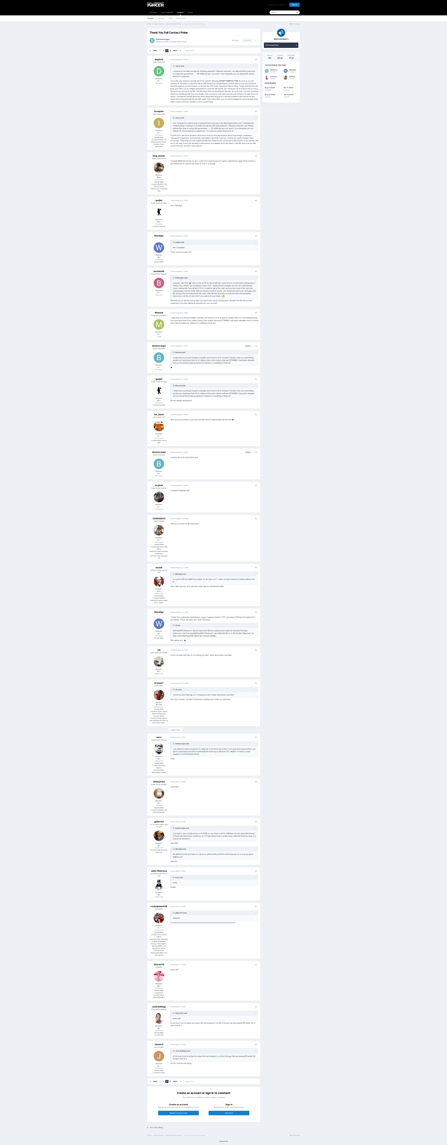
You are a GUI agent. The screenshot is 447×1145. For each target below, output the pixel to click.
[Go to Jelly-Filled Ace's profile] (159, 885)
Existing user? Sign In (277, 5)
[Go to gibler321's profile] (159, 835)
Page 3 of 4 (189, 50)
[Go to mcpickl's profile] (159, 497)
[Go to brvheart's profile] (159, 695)
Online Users (181, 18)
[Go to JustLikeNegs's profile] (159, 1018)
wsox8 (159, 567)
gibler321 (159, 821)
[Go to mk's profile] (159, 661)
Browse (180, 12)
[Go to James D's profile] (159, 1056)
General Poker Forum (178, 42)
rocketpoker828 (159, 906)
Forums (151, 18)
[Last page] (180, 50)
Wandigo (159, 236)
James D (158, 1044)
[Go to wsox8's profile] (159, 581)
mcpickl (159, 485)
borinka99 (159, 271)
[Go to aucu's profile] (159, 749)
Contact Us (223, 1141)
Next (175, 50)
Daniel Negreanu (167, 12)
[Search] (297, 12)
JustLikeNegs (159, 1006)
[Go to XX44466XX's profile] (159, 530)
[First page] (150, 50)
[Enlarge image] (190, 283)
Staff (170, 18)
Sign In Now (229, 1113)
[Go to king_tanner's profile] (159, 167)
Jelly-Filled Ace (159, 871)
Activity (190, 12)
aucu (158, 737)
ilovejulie (159, 111)
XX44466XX (158, 518)
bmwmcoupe (163, 39)
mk (159, 650)
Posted (179, 59)
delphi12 (159, 59)
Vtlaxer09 (159, 964)
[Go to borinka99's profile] (159, 283)
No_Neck (159, 414)
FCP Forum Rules (272, 45)
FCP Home (153, 12)
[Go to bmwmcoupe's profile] (152, 40)
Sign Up (294, 5)
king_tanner (159, 156)
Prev (155, 50)
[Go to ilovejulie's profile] (159, 123)
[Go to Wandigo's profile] (159, 247)
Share (236, 40)
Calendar (161, 18)
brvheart (158, 683)
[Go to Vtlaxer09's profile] (159, 976)
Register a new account (178, 1113)
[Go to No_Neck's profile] (159, 426)
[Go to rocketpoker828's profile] (159, 918)
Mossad (159, 312)
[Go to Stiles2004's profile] (159, 793)
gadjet (159, 200)
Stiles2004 (159, 781)
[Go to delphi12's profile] (159, 71)
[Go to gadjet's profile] (159, 212)
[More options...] (256, 59)
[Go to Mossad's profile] (159, 324)
